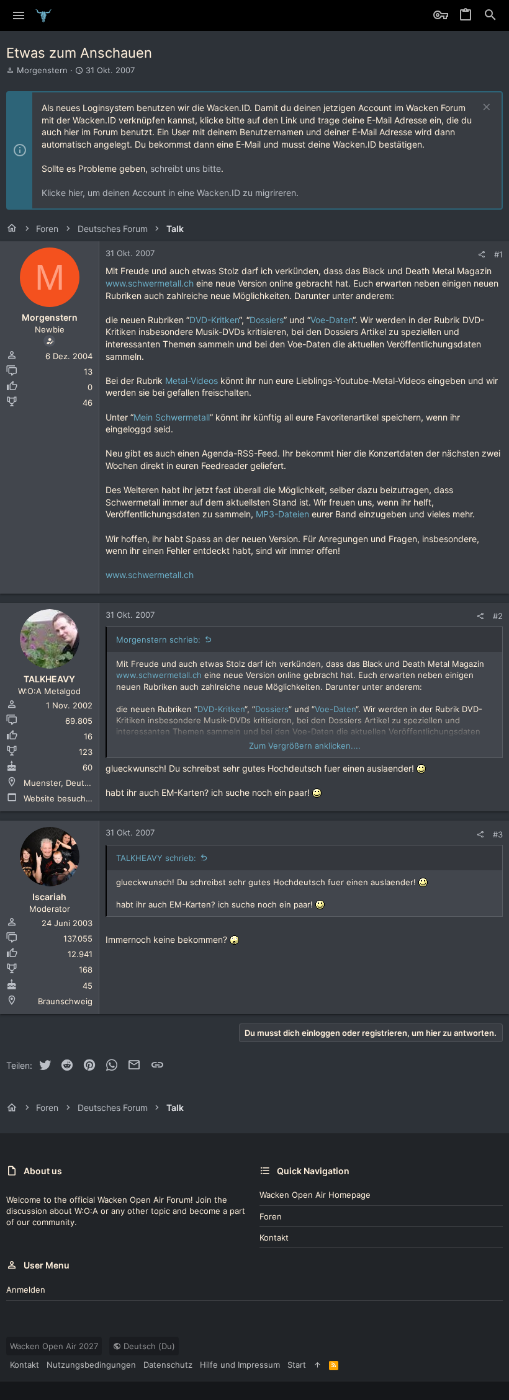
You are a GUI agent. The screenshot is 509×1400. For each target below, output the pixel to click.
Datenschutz (167, 1365)
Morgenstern (42, 70)
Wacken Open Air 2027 (54, 1346)
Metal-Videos (191, 380)
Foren (270, 1216)
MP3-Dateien (282, 514)
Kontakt (274, 1237)
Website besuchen (60, 798)
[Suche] (490, 15)
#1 (498, 254)
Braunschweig (65, 1001)
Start (296, 1365)
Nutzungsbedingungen (91, 1365)
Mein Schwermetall (171, 417)
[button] (19, 15)
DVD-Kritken (214, 319)
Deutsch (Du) (148, 1346)
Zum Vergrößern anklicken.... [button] (305, 746)
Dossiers (267, 319)
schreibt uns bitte (185, 168)
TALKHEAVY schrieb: (156, 858)
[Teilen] (481, 255)
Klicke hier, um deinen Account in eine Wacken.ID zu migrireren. (170, 192)
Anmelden (25, 1290)
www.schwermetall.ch (150, 283)
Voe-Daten (331, 319)
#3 (498, 834)
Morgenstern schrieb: (158, 639)
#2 (498, 616)
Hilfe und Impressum (240, 1365)
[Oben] (317, 1364)
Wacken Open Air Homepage (315, 1195)
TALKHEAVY (49, 679)
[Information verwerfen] (485, 108)
